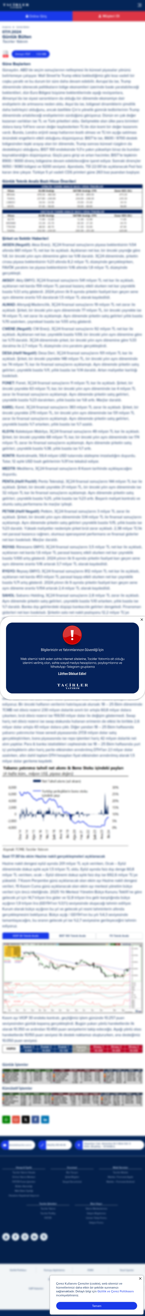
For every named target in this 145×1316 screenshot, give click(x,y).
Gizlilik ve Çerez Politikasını (115, 1291)
